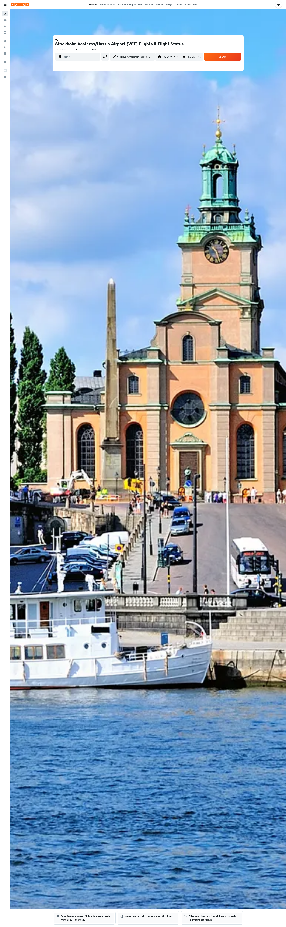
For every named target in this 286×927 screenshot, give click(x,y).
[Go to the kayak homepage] (20, 4)
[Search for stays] (5, 20)
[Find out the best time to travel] (5, 54)
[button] (5, 4)
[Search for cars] (5, 26)
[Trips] (5, 62)
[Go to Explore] (5, 41)
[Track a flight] (5, 47)
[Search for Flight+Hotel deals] (5, 32)
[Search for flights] (5, 14)
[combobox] (61, 49)
